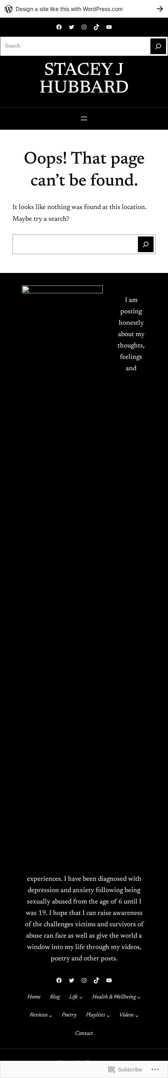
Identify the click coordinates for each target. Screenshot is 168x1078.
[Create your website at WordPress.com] (84, 9)
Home (34, 997)
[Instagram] (84, 27)
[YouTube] (109, 27)
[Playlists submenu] (108, 1016)
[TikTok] (96, 27)
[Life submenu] (81, 997)
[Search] (158, 46)
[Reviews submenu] (50, 1016)
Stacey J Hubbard (84, 79)
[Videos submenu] (137, 1016)
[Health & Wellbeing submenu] (139, 997)
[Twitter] (71, 27)
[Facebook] (59, 27)
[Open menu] (84, 118)
